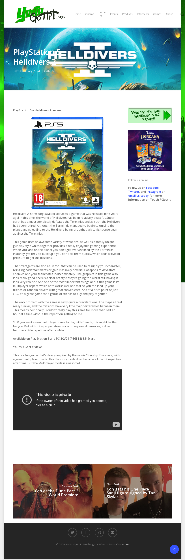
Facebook (153, 188)
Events (114, 14)
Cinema (89, 14)
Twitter (133, 192)
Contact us (122, 544)
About (169, 14)
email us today (138, 196)
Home (77, 14)
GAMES (49, 71)
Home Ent (102, 14)
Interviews (143, 14)
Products (127, 14)
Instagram (154, 192)
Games (157, 14)
